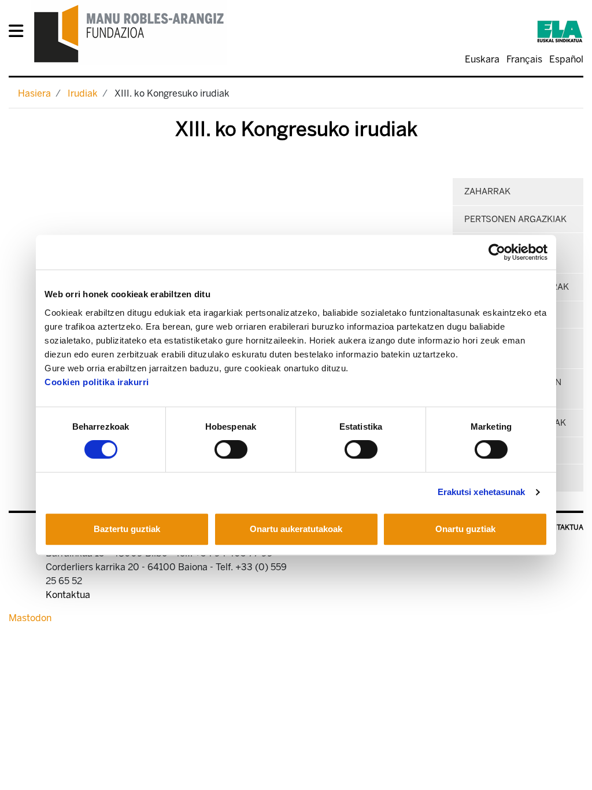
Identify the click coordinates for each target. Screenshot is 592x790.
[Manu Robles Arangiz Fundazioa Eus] (129, 33)
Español (566, 59)
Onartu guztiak (465, 529)
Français (524, 59)
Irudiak (83, 93)
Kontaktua (562, 527)
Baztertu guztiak (127, 529)
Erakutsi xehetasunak (482, 492)
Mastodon (30, 617)
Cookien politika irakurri (97, 382)
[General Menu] (19, 33)
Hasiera (34, 93)
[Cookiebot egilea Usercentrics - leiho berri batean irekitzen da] (496, 252)
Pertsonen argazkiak (515, 219)
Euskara (482, 59)
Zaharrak (487, 191)
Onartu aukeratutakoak (296, 529)
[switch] (230, 449)
